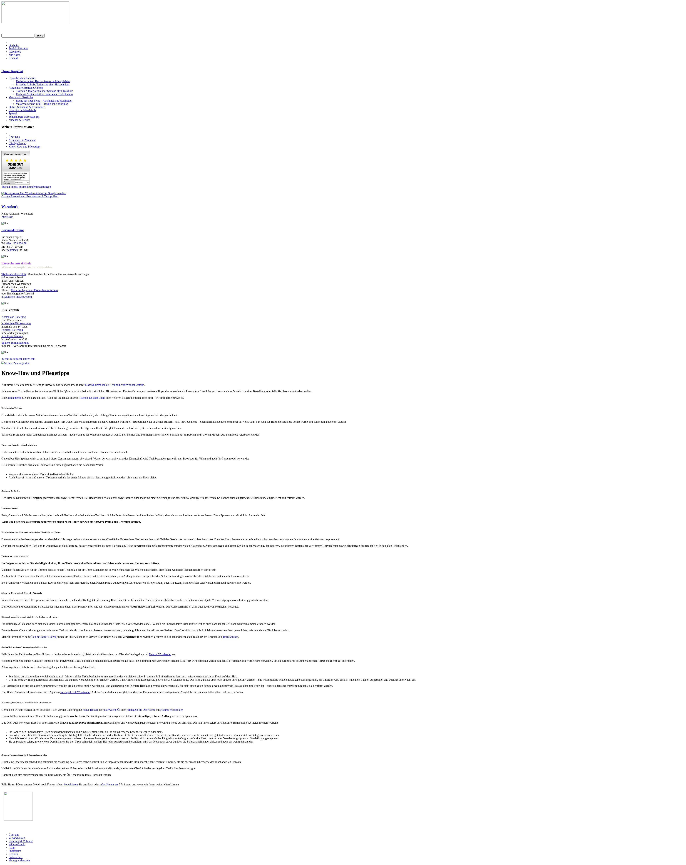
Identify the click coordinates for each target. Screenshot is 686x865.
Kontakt (13, 58)
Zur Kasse (14, 54)
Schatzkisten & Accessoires (24, 116)
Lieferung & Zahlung (21, 841)
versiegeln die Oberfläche (140, 709)
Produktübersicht (18, 48)
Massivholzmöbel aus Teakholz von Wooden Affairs (114, 384)
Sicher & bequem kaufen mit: (18, 358)
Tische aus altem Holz (13, 274)
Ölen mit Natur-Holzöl (43, 636)
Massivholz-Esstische (21, 97)
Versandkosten (17, 837)
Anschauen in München (22, 140)
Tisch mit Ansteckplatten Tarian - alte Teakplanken (44, 94)
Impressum (15, 850)
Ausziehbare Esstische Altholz (26, 87)
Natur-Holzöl (90, 709)
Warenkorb (15, 51)
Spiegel (13, 113)
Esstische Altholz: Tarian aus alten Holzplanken (42, 84)
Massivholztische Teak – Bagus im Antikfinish (42, 103)
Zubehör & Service (19, 119)
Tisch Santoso (230, 636)
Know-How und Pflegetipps (25, 146)
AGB (12, 847)
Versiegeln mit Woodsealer (75, 692)
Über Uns (14, 136)
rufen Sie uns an (109, 784)
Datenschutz (16, 857)
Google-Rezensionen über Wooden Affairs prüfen (29, 196)
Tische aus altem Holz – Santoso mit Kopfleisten (43, 81)
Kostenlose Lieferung (13, 316)
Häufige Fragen (17, 143)
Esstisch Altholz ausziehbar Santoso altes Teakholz (44, 90)
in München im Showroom (16, 296)
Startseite (14, 45)
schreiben (12, 249)
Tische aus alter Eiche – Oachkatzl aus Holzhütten (44, 100)
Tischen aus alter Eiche (92, 397)
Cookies (13, 854)
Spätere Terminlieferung (15, 342)
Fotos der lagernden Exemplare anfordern (34, 290)
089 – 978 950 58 (16, 243)
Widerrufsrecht (17, 844)
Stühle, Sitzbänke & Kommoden (27, 107)
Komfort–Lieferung (12, 336)
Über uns (14, 834)
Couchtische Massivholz (22, 110)
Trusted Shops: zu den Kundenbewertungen (26, 186)
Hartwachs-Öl (112, 709)
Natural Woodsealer (160, 654)
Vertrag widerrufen (19, 860)
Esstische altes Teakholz (22, 78)
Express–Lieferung (12, 329)
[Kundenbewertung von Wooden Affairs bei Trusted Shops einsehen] (15, 184)
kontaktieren (14, 397)
